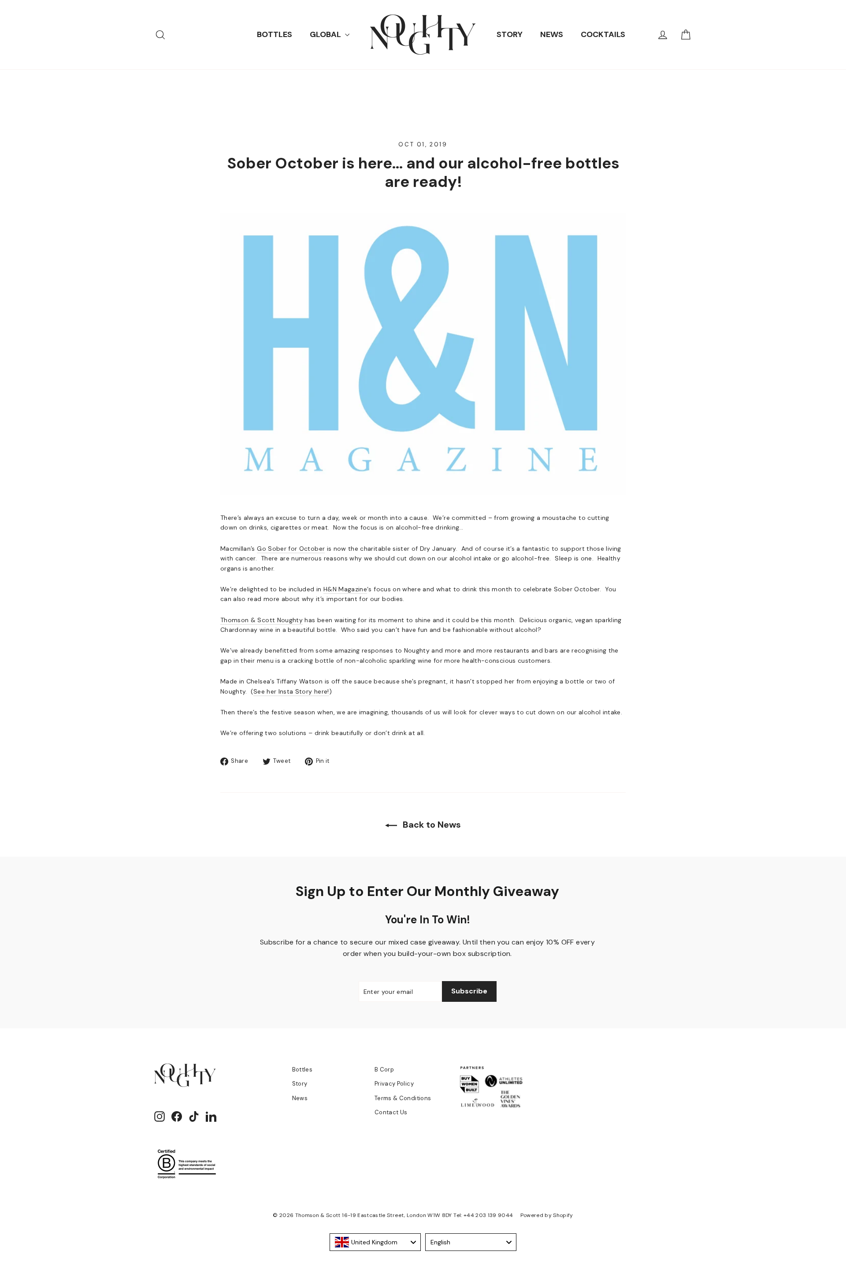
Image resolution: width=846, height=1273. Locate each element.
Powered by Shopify (546, 1215)
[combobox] (375, 1242)
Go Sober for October (291, 549)
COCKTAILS (603, 34)
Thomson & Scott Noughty (261, 620)
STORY (510, 34)
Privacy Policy (394, 1083)
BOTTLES (274, 34)
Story (300, 1083)
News (300, 1098)
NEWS (551, 34)
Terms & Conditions (403, 1098)
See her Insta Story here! (291, 691)
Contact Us (391, 1112)
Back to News (431, 824)
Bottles (302, 1069)
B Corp (384, 1069)
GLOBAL (326, 34)
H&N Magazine (345, 589)
